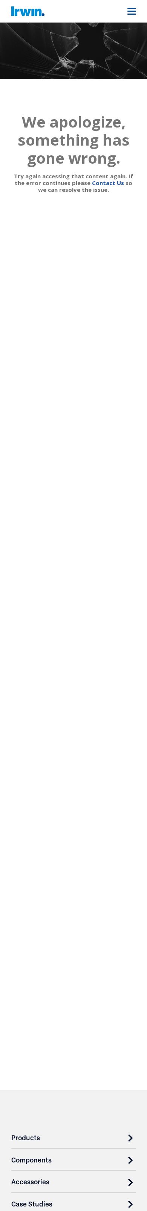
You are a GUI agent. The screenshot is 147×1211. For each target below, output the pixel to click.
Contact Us (108, 183)
